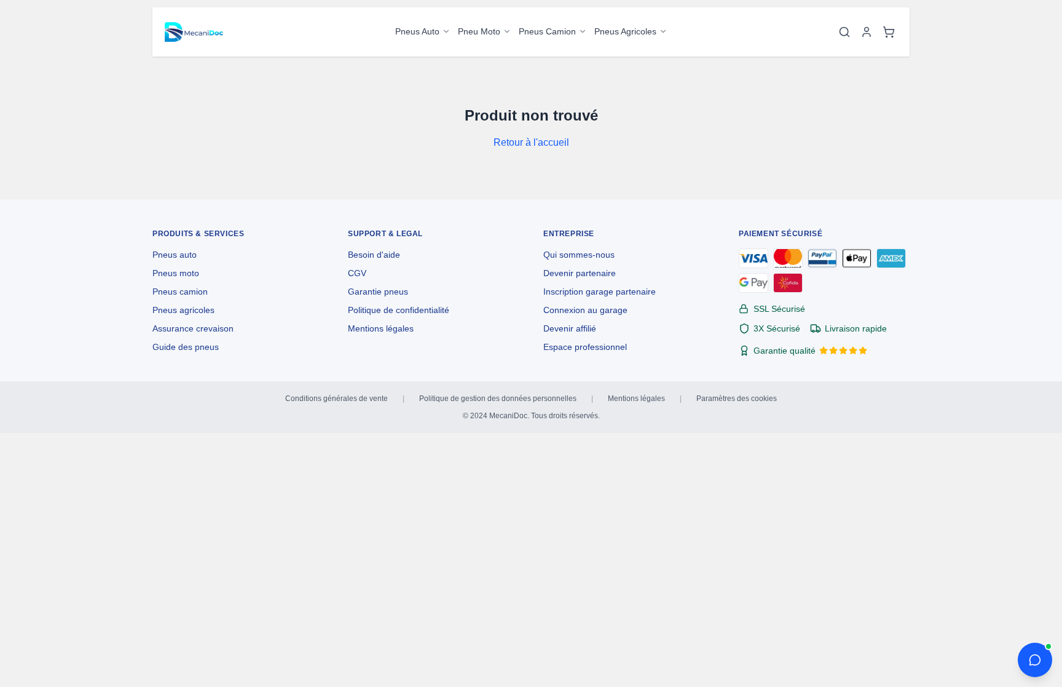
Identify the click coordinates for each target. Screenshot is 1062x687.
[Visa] (753, 258)
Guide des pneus (185, 347)
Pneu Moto (479, 31)
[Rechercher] (844, 32)
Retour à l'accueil (531, 142)
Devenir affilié (569, 328)
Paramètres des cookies (736, 398)
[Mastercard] (788, 258)
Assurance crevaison (193, 328)
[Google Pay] (753, 283)
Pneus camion (180, 291)
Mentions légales (381, 328)
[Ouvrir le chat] (1035, 660)
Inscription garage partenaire (599, 291)
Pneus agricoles (183, 310)
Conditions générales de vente (336, 398)
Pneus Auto (417, 31)
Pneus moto (175, 273)
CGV (357, 273)
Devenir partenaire (579, 273)
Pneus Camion (547, 31)
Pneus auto (174, 255)
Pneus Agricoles (625, 31)
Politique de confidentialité (398, 310)
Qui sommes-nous (579, 255)
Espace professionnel (585, 347)
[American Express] (891, 258)
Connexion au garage (585, 310)
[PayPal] (822, 258)
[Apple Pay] (856, 258)
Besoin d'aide (374, 255)
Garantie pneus (378, 291)
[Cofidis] (788, 283)
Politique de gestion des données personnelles (497, 398)
